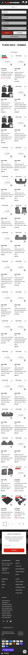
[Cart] (25, 2)
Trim (3, 26)
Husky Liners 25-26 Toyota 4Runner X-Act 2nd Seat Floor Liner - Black (19, 251)
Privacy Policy (19, 592)
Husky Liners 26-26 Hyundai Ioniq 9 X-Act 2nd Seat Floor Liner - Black (7, 194)
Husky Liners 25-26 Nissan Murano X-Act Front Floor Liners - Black (20, 223)
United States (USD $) (7, 627)
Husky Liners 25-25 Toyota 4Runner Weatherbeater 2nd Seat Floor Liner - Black (7, 457)
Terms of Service (19, 581)
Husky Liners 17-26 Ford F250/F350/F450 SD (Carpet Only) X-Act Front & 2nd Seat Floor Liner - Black (7, 281)
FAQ (3, 587)
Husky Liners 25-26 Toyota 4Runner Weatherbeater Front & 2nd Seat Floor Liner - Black (6, 106)
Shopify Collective (20, 571)
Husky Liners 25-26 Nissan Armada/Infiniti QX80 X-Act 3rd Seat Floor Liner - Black (7, 167)
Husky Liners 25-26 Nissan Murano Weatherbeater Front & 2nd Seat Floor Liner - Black (6, 137)
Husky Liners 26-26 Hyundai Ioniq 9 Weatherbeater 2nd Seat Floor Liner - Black (20, 370)
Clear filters (20, 32)
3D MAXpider (3, 68)
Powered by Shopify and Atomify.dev (20, 633)
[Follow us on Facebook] (3, 621)
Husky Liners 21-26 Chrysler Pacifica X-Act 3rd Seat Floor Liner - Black (19, 195)
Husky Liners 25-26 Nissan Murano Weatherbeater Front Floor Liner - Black (6, 486)
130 (19, 523)
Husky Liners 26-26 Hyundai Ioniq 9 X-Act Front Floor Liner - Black (6, 223)
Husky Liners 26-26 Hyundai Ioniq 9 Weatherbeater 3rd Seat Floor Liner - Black (6, 370)
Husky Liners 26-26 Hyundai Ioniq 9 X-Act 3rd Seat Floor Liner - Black (20, 166)
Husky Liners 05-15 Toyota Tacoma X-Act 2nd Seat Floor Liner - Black (7, 250)
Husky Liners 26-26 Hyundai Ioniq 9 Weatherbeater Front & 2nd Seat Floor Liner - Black (19, 76)
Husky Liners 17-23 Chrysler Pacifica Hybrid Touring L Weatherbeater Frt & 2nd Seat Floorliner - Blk (20, 106)
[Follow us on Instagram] (7, 621)
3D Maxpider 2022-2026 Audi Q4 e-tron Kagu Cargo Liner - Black (7, 514)
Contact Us (18, 566)
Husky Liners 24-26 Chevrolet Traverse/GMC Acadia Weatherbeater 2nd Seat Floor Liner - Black (20, 341)
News (3, 581)
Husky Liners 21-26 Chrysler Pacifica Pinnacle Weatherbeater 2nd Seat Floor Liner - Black (20, 428)
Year (3, 9)
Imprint (17, 574)
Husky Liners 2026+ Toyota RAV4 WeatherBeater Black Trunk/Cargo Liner (6, 311)
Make (3, 15)
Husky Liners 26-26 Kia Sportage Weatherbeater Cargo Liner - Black (20, 310)
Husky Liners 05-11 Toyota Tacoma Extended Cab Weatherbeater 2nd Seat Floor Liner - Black (20, 457)
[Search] (5, 2)
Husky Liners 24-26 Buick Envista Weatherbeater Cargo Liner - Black (7, 339)
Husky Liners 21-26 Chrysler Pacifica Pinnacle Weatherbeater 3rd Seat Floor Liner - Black (7, 428)
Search (7, 32)
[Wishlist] (22, 2)
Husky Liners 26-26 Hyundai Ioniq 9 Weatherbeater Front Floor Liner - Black (6, 399)
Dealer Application (20, 568)
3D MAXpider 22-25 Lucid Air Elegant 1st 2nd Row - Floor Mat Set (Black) (7, 74)
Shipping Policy (19, 584)
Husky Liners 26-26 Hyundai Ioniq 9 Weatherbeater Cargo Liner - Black (19, 280)
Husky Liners (17, 68)
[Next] (23, 524)
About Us (18, 563)
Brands (3, 584)
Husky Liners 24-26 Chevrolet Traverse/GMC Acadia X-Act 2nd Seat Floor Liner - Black (20, 136)
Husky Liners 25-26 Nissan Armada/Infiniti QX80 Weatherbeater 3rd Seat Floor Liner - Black (20, 399)
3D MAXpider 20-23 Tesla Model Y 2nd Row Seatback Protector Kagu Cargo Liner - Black (20, 486)
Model (3, 20)
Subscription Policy (20, 587)
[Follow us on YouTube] (10, 621)
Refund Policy (19, 590)
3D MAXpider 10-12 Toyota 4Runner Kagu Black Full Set (19, 514)
